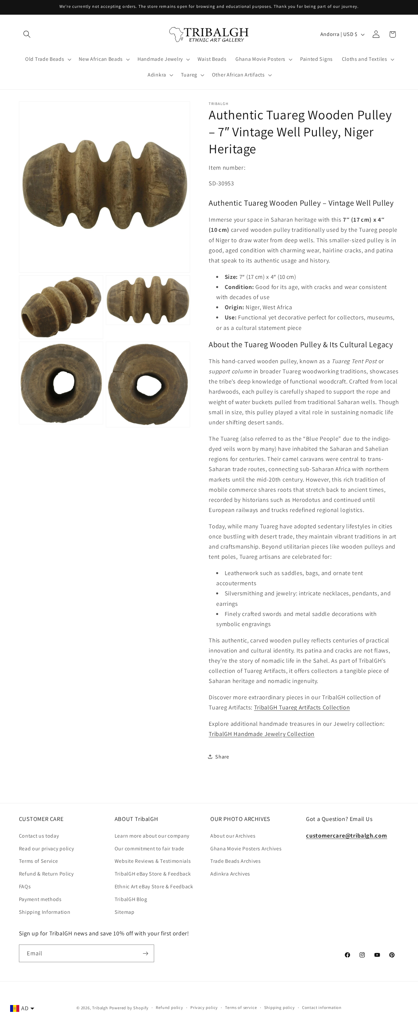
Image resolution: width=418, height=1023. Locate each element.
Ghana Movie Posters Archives (245, 848)
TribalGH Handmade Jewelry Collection (261, 734)
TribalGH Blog (131, 899)
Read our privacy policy (46, 848)
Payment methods (40, 899)
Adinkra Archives (230, 873)
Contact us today (39, 835)
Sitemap (125, 912)
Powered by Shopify (129, 1008)
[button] (27, 34)
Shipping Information (45, 912)
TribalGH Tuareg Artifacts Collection (302, 707)
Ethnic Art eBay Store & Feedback (154, 886)
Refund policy (169, 1007)
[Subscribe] (145, 953)
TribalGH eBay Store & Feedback (153, 873)
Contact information (322, 1007)
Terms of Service (38, 861)
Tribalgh (100, 1008)
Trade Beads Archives (235, 861)
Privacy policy (204, 1007)
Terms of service (241, 1007)
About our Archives (232, 835)
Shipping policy (279, 1007)
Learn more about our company (152, 835)
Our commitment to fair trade (149, 848)
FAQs (25, 886)
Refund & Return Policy (46, 873)
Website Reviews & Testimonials (153, 861)
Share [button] (222, 756)
